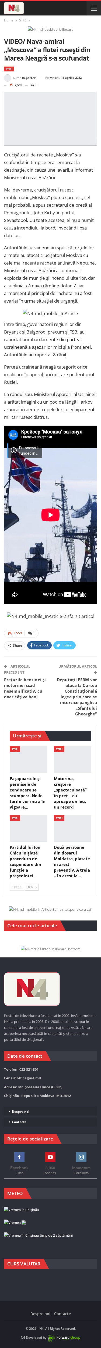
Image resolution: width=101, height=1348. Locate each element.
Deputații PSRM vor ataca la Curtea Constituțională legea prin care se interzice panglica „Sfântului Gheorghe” (77, 697)
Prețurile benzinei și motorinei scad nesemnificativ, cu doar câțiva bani (25, 688)
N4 (23, 1338)
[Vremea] (15, 1222)
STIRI (9, 69)
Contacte (19, 1122)
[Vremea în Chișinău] (21, 1210)
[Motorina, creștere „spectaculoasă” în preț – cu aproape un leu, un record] (73, 759)
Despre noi (20, 1111)
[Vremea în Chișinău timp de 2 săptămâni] (38, 1235)
